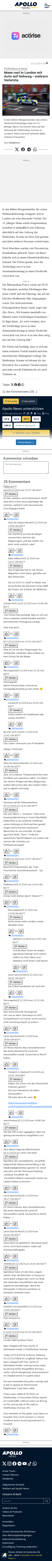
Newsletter (8, 1515)
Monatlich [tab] (29, 401)
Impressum (8, 1542)
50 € (36, 419)
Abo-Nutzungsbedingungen (17, 1535)
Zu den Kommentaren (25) (18, 391)
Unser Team (8, 1471)
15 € (16, 419)
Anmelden (8, 1521)
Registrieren (8, 1525)
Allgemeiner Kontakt (13, 1484)
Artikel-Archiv (9, 1508)
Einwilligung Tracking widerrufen (19, 1546)
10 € (6, 419)
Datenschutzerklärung (14, 1539)
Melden (12, 494)
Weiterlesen (25, 442)
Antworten (13, 518)
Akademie (7, 1478)
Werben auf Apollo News (15, 1488)
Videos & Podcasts (12, 1511)
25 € (26, 418)
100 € (7, 425)
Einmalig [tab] (12, 401)
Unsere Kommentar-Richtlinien (19, 1531)
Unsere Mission (10, 1474)
